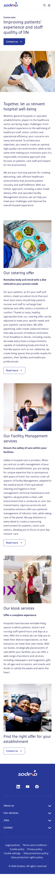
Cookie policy (17, 849)
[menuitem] (11, 5)
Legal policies (12, 845)
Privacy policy (34, 849)
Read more (12, 370)
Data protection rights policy (27, 857)
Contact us (12, 41)
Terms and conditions (35, 845)
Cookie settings (12, 853)
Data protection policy (36, 853)
